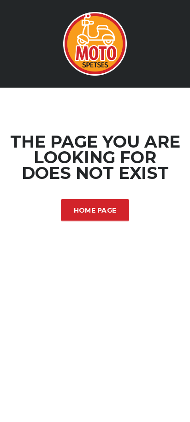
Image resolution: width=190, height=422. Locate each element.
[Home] (95, 43)
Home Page (95, 210)
